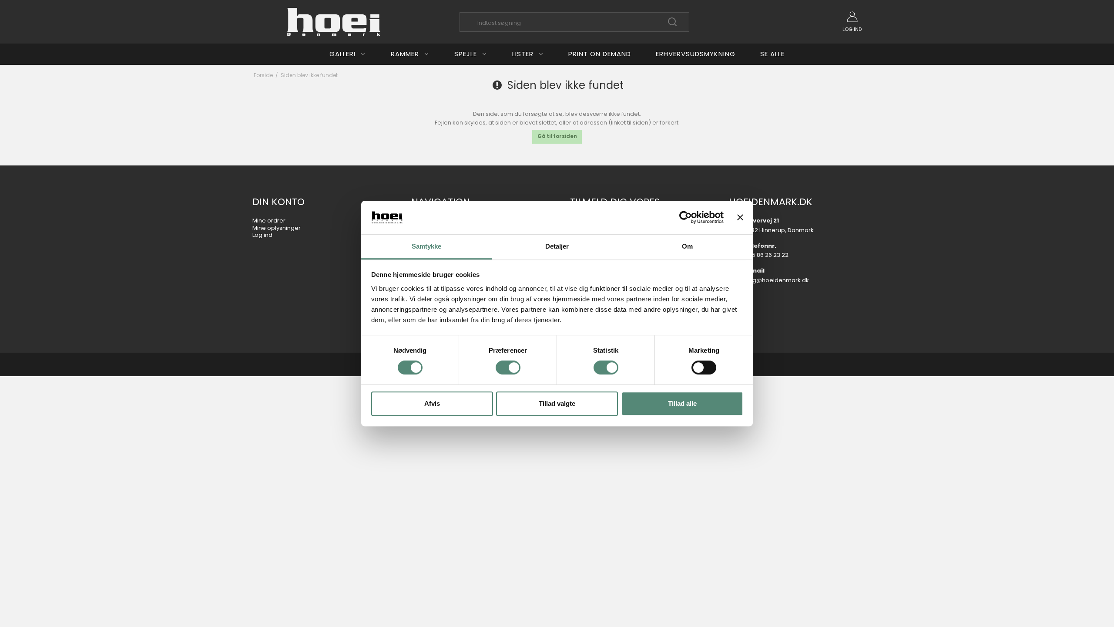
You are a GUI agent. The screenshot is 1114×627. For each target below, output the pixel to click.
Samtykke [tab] (427, 246)
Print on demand (599, 53)
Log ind (262, 235)
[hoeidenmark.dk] (333, 22)
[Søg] (672, 25)
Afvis (432, 403)
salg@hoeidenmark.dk (776, 280)
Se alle (772, 53)
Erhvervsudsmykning (695, 53)
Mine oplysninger (276, 228)
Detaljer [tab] (557, 246)
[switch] (508, 367)
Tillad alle (682, 403)
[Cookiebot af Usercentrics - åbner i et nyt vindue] (686, 217)
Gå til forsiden (557, 136)
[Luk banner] (740, 218)
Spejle (465, 53)
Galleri (342, 53)
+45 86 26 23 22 (766, 255)
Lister (523, 53)
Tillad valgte (557, 403)
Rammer (405, 53)
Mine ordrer (268, 220)
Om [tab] (687, 246)
